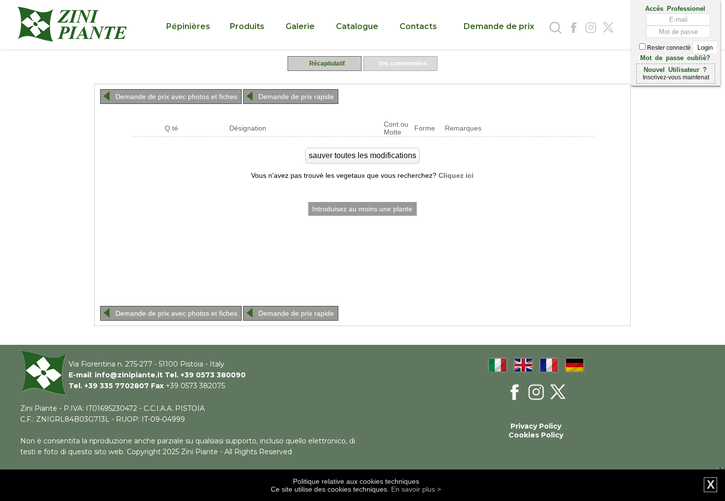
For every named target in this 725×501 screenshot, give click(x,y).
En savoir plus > (416, 489)
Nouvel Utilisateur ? (675, 69)
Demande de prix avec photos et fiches (176, 96)
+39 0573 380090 (213, 374)
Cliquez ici (455, 175)
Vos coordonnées (402, 63)
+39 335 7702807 (116, 385)
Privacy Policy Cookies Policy (535, 430)
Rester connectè (669, 47)
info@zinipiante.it (129, 374)
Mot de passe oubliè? (675, 57)
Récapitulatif (327, 63)
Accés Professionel (675, 8)
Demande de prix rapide (296, 96)
